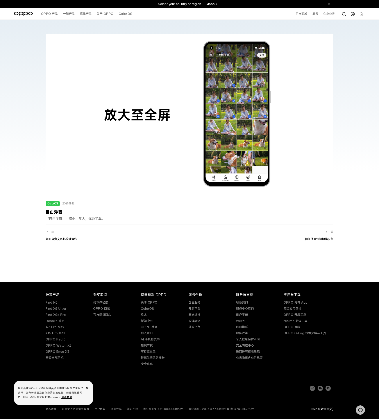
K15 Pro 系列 (55, 333)
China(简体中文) (322, 409)
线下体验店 (100, 302)
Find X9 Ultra (56, 309)
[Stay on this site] (329, 4)
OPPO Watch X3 (59, 345)
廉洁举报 (194, 315)
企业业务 (194, 302)
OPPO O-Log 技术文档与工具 (305, 333)
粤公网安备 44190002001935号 (163, 409)
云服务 (240, 321)
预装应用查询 (292, 309)
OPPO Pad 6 (56, 339)
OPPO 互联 (292, 327)
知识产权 (147, 345)
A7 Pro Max (55, 327)
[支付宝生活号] (328, 388)
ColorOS (147, 309)
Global (210, 4)
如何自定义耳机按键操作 (61, 239)
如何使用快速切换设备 (319, 239)
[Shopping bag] (361, 14)
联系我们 (242, 302)
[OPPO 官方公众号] (320, 388)
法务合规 (116, 409)
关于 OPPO (149, 302)
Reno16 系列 (55, 321)
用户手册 (242, 315)
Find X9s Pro (56, 315)
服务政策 (242, 333)
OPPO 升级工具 (295, 315)
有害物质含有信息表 (249, 358)
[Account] (352, 14)
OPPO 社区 (149, 327)
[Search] (343, 14)
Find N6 (52, 302)
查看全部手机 (54, 358)
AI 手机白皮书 (150, 339)
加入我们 (147, 333)
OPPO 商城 (101, 309)
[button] (360, 410)
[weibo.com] (312, 388)
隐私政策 (51, 409)
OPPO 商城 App (296, 302)
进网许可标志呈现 (248, 352)
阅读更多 (66, 397)
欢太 (144, 315)
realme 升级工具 (295, 321)
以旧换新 (242, 327)
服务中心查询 (245, 309)
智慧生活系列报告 (152, 358)
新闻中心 (147, 321)
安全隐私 (147, 364)
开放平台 (194, 309)
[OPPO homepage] (23, 14)
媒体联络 (194, 321)
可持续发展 (148, 352)
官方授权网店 (102, 315)
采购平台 (194, 327)
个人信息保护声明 (248, 339)
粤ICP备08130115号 (242, 409)
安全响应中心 (245, 345)
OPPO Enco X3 (57, 352)
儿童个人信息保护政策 (75, 409)
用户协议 (100, 409)
